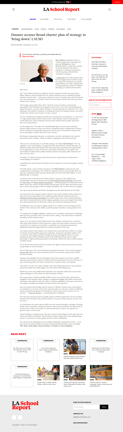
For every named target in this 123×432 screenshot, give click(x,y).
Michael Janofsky (17, 45)
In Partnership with (59, 2)
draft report (61, 78)
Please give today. (28, 56)
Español (117, 2)
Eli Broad (51, 29)
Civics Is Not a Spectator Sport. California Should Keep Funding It (100, 90)
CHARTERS (15, 29)
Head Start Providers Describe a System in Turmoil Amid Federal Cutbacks (99, 65)
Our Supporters (80, 423)
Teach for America (35, 293)
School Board (71, 19)
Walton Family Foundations (42, 183)
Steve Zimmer (61, 29)
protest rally (24, 252)
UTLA (69, 29)
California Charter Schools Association (33, 198)
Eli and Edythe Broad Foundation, (61, 181)
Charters (43, 29)
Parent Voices (58, 19)
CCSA (37, 29)
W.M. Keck (26, 183)
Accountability (44, 19)
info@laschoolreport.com (81, 417)
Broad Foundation (27, 29)
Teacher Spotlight (86, 19)
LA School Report (61, 8)
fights (62, 279)
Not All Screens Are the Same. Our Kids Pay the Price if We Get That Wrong (100, 78)
